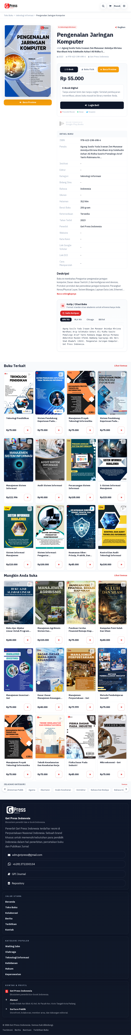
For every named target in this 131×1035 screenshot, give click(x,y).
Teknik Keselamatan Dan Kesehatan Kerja (48, 764)
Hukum (9, 968)
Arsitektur (80, 790)
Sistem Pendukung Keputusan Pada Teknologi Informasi (48, 421)
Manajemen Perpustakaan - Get (79, 696)
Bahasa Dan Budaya (100, 790)
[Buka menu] (124, 6)
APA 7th (66, 319)
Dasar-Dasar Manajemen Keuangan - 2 (50, 698)
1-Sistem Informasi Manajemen (110, 487)
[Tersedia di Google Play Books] (92, 508)
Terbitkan (11, 924)
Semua (124, 784)
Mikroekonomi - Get (110, 762)
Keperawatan (13, 974)
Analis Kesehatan (63, 790)
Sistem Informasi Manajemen (15, 554)
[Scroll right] (126, 789)
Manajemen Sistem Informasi (16, 487)
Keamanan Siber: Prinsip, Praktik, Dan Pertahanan (79, 555)
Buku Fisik (89, 69)
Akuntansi (45, 790)
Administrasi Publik (14, 790)
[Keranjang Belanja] (110, 6)
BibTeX (102, 319)
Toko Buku (8, 15)
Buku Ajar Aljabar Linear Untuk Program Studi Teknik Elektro (17, 631)
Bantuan (27, 1030)
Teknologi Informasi (17, 957)
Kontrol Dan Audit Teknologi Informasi (110, 554)
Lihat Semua (120, 365)
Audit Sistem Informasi (50, 485)
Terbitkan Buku (41, 1030)
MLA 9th (78, 319)
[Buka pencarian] (103, 6)
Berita (8, 918)
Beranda (10, 901)
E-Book (70, 69)
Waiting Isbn (12, 946)
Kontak (9, 929)
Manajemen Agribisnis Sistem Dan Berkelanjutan (49, 631)
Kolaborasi (11, 912)
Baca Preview (29, 102)
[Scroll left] (5, 789)
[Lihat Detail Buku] (27, 430)
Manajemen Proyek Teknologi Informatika (80, 419)
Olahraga (10, 951)
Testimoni (8, 1030)
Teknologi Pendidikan (17, 418)
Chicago (90, 319)
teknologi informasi (25, 15)
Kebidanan (11, 963)
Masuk (117, 6)
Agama (32, 790)
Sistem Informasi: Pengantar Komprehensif (47, 555)
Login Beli (93, 105)
